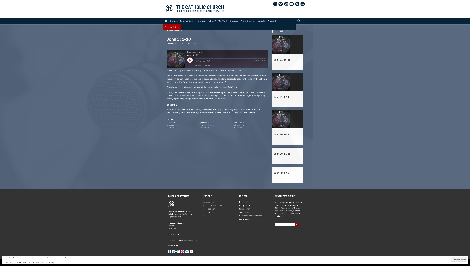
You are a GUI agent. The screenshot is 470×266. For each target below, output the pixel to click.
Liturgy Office (244, 205)
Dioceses (234, 21)
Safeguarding (186, 21)
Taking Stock (244, 212)
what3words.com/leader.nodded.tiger (182, 240)
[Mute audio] (196, 61)
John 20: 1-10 (281, 172)
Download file (173, 70)
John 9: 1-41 (205, 123)
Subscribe (198, 65)
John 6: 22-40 (239, 123)
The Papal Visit (209, 209)
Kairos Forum (244, 209)
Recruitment (244, 219)
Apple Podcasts (205, 112)
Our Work (222, 21)
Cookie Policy (50, 262)
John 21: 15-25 (282, 59)
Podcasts (261, 21)
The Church (200, 21)
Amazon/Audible (189, 112)
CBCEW (212, 21)
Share (207, 65)
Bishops (174, 21)
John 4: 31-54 (172, 123)
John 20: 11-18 (282, 153)
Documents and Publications (250, 216)
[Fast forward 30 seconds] (208, 61)
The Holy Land (209, 212)
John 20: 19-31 (282, 134)
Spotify (176, 112)
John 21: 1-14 (281, 97)
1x (204, 61)
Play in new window (190, 70)
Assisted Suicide (172, 27)
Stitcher (222, 112)
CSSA (205, 216)
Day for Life (244, 202)
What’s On (272, 21)
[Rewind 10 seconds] (199, 61)
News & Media (247, 21)
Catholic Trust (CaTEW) (212, 205)
